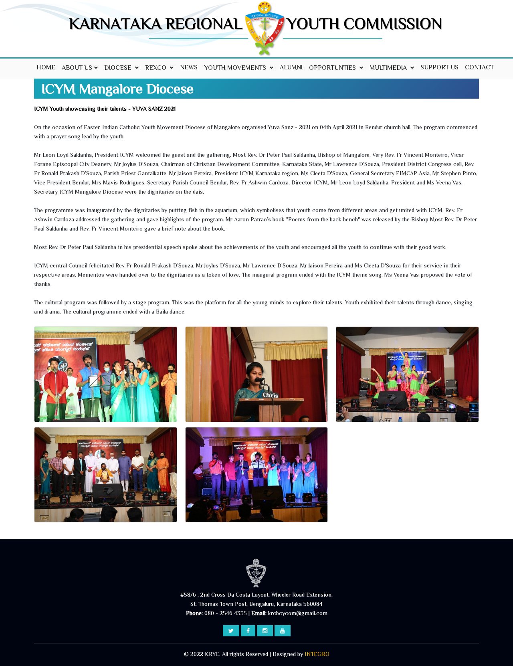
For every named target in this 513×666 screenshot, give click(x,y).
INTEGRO (317, 654)
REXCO (156, 68)
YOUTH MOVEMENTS (236, 68)
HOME (45, 68)
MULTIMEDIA (389, 68)
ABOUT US (77, 68)
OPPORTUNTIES (333, 68)
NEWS (189, 68)
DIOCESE (118, 68)
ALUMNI (291, 68)
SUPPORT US (439, 68)
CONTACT (479, 68)
